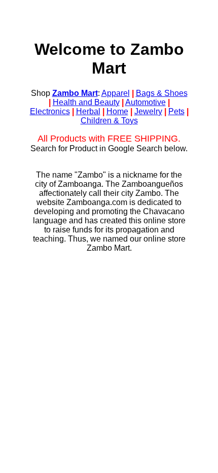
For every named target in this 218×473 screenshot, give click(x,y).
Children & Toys (109, 120)
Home (117, 111)
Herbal (88, 111)
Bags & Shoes (162, 93)
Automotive (145, 102)
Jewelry (148, 111)
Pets (176, 111)
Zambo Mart (75, 93)
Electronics (50, 111)
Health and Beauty (86, 102)
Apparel (115, 93)
